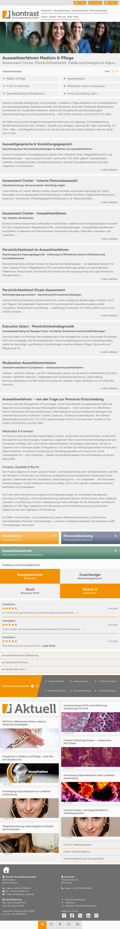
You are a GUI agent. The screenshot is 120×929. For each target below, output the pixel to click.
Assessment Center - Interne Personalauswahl (39, 181)
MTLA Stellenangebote (78, 844)
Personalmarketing (98, 10)
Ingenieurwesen (76, 78)
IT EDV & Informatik (17, 86)
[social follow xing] (64, 915)
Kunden (52, 17)
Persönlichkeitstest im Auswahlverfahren (35, 250)
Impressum (70, 902)
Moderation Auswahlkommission (29, 363)
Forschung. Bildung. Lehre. (82, 93)
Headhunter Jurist (15, 669)
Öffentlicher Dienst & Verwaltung (85, 86)
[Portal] (20, 15)
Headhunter (46, 10)
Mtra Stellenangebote (78, 851)
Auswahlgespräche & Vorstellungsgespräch (37, 144)
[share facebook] (60, 925)
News (69, 17)
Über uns (62, 17)
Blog (76, 17)
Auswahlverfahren (79, 10)
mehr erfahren (110, 169)
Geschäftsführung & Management (25, 93)
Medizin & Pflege (15, 78)
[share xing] (51, 925)
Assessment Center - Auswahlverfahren (34, 213)
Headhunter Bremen (16, 662)
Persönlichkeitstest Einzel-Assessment (33, 290)
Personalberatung (62, 10)
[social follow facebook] (72, 915)
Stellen (44, 17)
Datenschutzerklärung (75, 899)
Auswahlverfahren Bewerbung (21, 655)
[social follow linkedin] (88, 915)
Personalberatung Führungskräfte (85, 858)
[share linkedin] (77, 925)
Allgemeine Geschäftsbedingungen (81, 906)
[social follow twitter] (80, 915)
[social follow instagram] (96, 915)
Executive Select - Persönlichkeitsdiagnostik (38, 326)
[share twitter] (69, 925)
